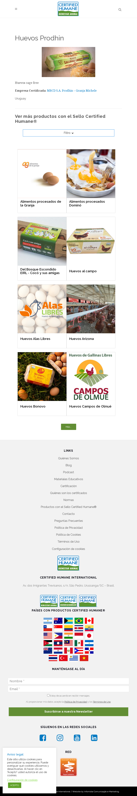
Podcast (68, 472)
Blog (68, 465)
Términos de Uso (68, 541)
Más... (69, 426)
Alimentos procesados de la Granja (40, 203)
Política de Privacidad (68, 527)
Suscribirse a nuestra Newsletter (68, 711)
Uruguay (20, 98)
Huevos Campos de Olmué (90, 406)
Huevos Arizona (81, 339)
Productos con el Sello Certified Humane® (69, 507)
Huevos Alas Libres (35, 339)
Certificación (68, 486)
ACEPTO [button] (14, 785)
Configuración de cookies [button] (68, 549)
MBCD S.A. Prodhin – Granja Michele (72, 91)
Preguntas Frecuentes (68, 520)
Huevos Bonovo (32, 406)
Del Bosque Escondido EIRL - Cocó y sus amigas (40, 271)
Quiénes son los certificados (68, 493)
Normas (68, 500)
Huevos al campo (83, 271)
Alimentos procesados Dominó (87, 203)
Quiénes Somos (68, 458)
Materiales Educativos (68, 479)
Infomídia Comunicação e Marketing (101, 791)
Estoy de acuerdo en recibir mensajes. (69, 695)
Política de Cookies (68, 534)
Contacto (68, 514)
